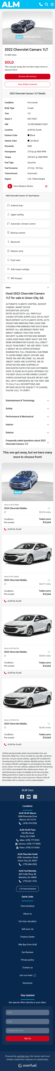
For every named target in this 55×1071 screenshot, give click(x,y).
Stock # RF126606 (11, 577)
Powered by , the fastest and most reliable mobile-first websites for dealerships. (27, 1058)
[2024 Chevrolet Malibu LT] (27, 482)
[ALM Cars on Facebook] (21, 796)
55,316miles (45, 512)
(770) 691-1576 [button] (30, 881)
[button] (41, 4)
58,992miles (45, 656)
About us (27, 913)
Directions (27, 983)
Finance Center (27, 937)
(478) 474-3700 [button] (30, 823)
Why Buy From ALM (27, 944)
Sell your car (27, 929)
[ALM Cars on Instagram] (34, 796)
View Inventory (27, 906)
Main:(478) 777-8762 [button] (29, 840)
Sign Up (27, 1038)
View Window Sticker (23, 186)
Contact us (27, 967)
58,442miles (45, 727)
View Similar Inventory (27, 84)
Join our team (25, 975)
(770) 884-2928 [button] (30, 864)
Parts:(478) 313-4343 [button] (29, 847)
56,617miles (45, 584)
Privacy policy (27, 960)
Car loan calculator (28, 921)
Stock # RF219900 (11, 505)
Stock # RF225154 (11, 720)
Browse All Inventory (28, 76)
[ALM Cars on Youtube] (27, 796)
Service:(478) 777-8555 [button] (29, 844)
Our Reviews (27, 952)
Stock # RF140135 (11, 648)
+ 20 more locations (27, 889)
